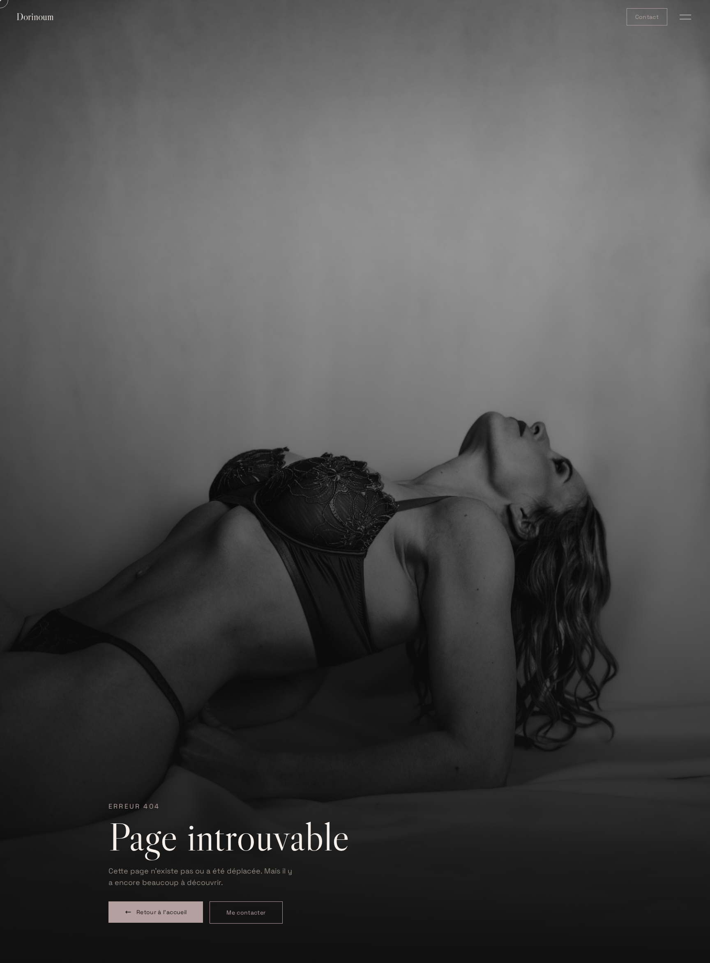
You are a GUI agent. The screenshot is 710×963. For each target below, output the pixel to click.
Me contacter (245, 912)
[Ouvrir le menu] (685, 17)
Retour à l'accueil (161, 912)
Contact (647, 17)
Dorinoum (35, 17)
